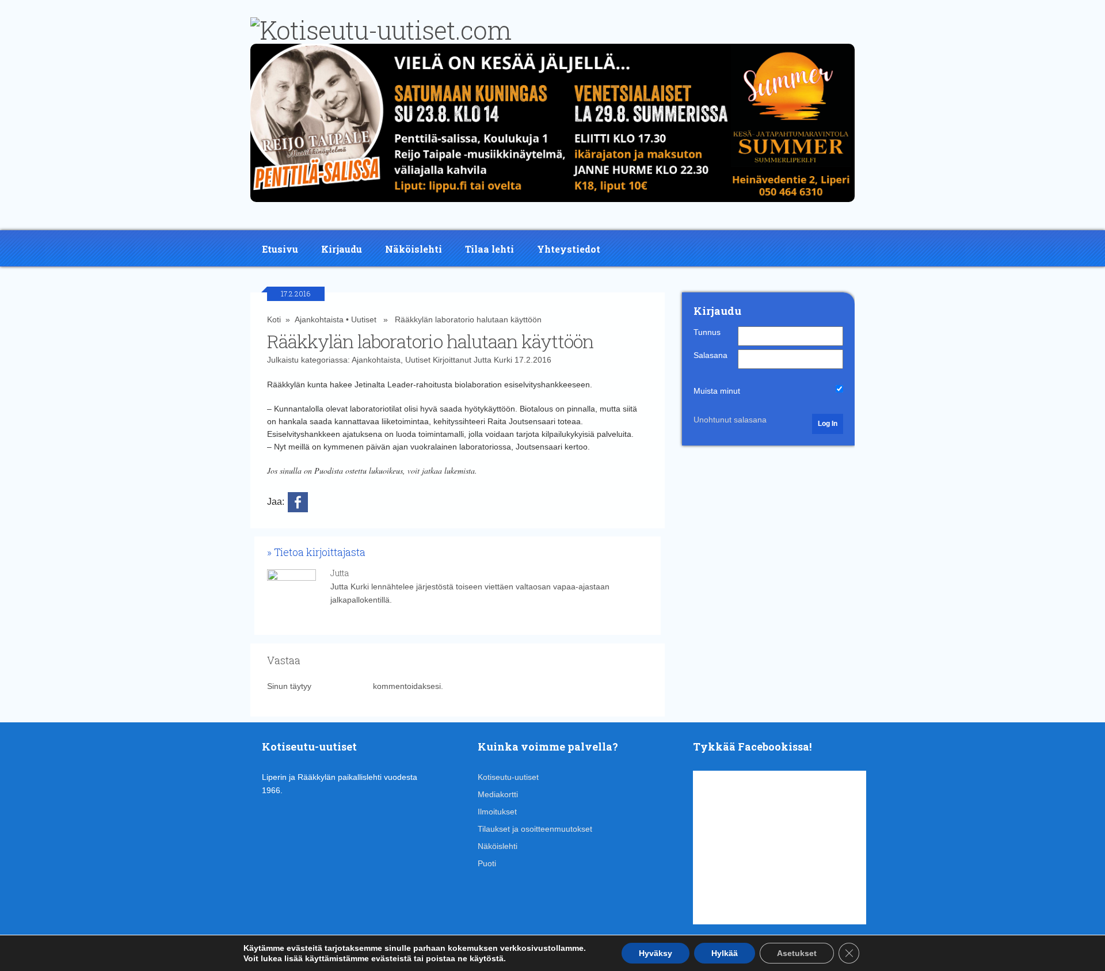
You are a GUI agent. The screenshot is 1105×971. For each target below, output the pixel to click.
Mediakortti (498, 794)
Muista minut (717, 390)
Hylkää (724, 953)
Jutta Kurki (493, 359)
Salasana (710, 355)
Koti (274, 319)
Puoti (487, 863)
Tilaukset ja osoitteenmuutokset (535, 828)
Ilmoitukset (497, 811)
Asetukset (797, 953)
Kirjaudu (341, 249)
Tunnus (707, 332)
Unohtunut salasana (730, 419)
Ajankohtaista (319, 319)
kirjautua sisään (342, 686)
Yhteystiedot (568, 249)
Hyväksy (655, 953)
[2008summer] (552, 205)
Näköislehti (413, 249)
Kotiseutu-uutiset (508, 777)
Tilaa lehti (489, 249)
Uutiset (363, 319)
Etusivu (280, 249)
